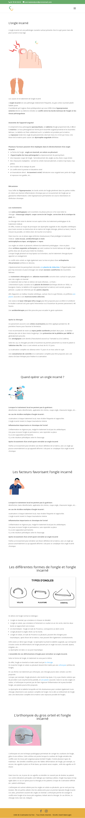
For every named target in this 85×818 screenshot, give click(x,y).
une (50, 267)
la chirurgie (49, 662)
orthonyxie (62, 665)
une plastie (45, 680)
